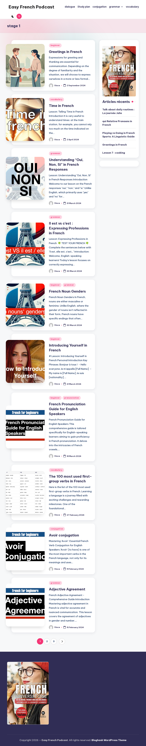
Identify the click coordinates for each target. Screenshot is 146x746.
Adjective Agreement (67, 589)
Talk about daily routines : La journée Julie (118, 111)
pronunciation (71, 398)
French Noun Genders (67, 291)
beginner (55, 45)
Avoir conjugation (64, 535)
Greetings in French (66, 52)
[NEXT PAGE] (62, 641)
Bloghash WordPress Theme (109, 740)
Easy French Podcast (31, 7)
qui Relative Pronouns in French (117, 123)
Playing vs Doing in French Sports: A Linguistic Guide (118, 134)
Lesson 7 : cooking (113, 152)
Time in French (61, 105)
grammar (55, 153)
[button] (62, 641)
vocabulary (56, 99)
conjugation (57, 529)
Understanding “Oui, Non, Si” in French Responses (66, 164)
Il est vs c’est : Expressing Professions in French (69, 228)
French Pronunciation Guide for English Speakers (67, 409)
